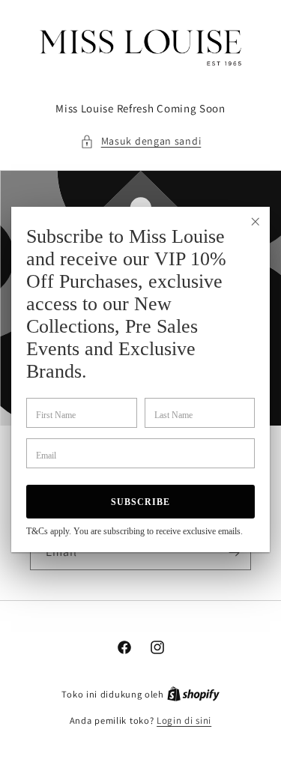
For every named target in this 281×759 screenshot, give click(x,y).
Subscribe (140, 502)
